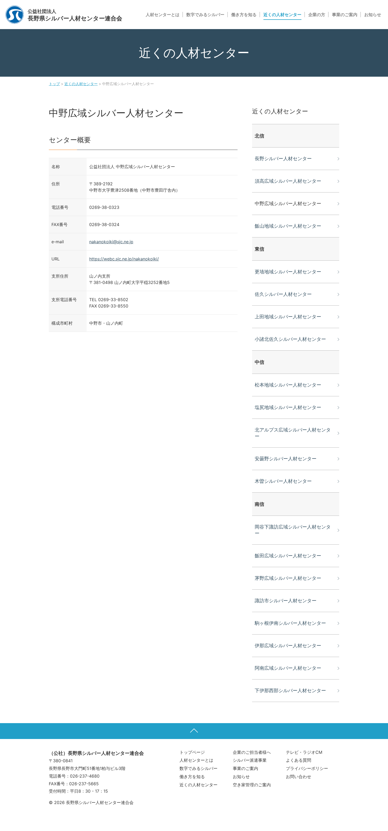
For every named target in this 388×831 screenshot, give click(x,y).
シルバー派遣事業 (250, 760)
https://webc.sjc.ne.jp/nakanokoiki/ (124, 258)
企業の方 (316, 14)
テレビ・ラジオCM (304, 752)
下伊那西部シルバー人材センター (290, 690)
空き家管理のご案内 (252, 784)
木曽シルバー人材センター (283, 481)
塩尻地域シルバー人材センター (288, 407)
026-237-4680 (85, 776)
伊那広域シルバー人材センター (288, 645)
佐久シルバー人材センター (283, 294)
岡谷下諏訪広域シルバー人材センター (293, 530)
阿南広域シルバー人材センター (288, 668)
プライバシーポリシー (307, 768)
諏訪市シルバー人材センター (285, 600)
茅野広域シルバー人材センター (288, 578)
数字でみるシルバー (205, 14)
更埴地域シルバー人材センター (288, 271)
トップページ (192, 752)
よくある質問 (298, 760)
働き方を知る (244, 14)
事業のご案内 (344, 14)
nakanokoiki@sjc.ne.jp (111, 241)
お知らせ (372, 14)
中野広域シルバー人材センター (288, 203)
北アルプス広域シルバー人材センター (293, 433)
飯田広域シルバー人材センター (288, 555)
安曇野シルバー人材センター (285, 458)
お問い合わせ (298, 776)
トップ (54, 83)
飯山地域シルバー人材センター (288, 226)
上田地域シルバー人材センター (288, 316)
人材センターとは (162, 14)
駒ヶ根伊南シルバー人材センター (290, 623)
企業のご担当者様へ (252, 752)
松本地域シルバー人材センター (288, 385)
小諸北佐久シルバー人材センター (290, 339)
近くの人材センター (282, 14)
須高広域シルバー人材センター (288, 181)
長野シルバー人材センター (283, 158)
